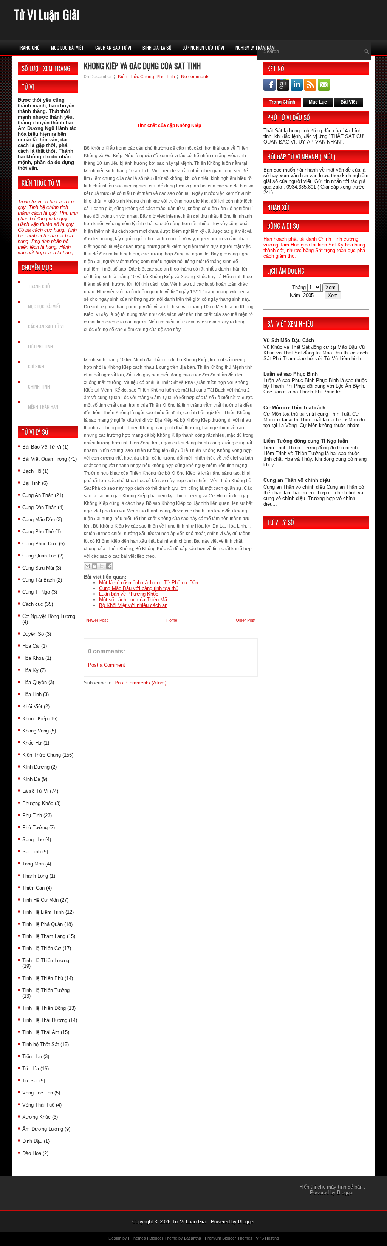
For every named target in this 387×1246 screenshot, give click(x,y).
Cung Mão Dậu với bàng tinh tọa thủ (138, 588)
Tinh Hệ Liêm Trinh (43, 912)
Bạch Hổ (31, 471)
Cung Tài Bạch (38, 580)
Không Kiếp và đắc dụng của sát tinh (142, 66)
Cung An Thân (37, 495)
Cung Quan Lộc (39, 556)
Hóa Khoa (33, 658)
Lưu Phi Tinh (40, 346)
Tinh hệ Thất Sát (40, 1044)
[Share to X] (101, 566)
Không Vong (35, 731)
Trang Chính (282, 102)
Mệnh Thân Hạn (43, 406)
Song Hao (33, 839)
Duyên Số (33, 634)
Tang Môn (33, 864)
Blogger (345, 1192)
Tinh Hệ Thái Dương (44, 1020)
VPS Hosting (267, 1238)
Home (171, 620)
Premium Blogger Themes (228, 1238)
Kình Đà (31, 779)
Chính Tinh (39, 386)
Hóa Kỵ (30, 670)
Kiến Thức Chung (41, 755)
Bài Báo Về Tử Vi (41, 447)
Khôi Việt (32, 706)
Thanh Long (35, 876)
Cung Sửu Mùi (38, 568)
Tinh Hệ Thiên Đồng (44, 1008)
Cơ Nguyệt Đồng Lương (48, 616)
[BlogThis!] (94, 566)
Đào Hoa (31, 1153)
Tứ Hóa (30, 1068)
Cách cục (32, 604)
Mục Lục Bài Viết (67, 47)
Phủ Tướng (35, 827)
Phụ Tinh (32, 815)
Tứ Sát (30, 1080)
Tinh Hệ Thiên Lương (45, 960)
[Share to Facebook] (109, 566)
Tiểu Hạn (32, 1056)
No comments (195, 76)
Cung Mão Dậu (38, 519)
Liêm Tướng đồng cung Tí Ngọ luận (305, 441)
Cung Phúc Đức (39, 543)
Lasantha (192, 1238)
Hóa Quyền (34, 682)
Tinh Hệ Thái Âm (40, 1032)
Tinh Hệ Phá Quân (42, 924)
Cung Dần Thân (39, 507)
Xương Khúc (36, 1117)
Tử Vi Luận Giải (46, 14)
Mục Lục (318, 102)
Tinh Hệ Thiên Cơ (41, 948)
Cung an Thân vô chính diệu (296, 480)
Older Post (245, 620)
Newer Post (97, 620)
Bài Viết (349, 102)
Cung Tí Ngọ (36, 592)
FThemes (137, 1238)
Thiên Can (33, 888)
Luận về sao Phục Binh (290, 374)
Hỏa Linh (32, 694)
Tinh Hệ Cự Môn (40, 900)
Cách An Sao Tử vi (113, 47)
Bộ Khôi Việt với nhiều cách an (133, 605)
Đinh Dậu (32, 1141)
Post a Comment (106, 665)
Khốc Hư (32, 743)
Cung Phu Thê (38, 531)
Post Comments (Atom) (140, 683)
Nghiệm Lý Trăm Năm (255, 47)
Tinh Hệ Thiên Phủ (42, 978)
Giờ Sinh (36, 366)
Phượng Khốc (37, 803)
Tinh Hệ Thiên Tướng (46, 990)
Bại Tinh (31, 483)
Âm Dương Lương (42, 1129)
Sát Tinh (31, 851)
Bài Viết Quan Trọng (44, 459)
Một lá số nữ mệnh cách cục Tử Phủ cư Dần (148, 582)
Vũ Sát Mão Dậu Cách (288, 340)
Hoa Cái (31, 646)
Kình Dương (36, 767)
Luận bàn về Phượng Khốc (128, 594)
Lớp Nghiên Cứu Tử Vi (203, 47)
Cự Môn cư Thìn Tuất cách (294, 407)
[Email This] (87, 566)
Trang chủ (29, 47)
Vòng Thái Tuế (38, 1105)
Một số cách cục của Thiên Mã (133, 599)
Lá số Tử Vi (35, 791)
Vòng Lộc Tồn (37, 1093)
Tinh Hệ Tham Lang (43, 936)
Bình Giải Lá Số (156, 47)
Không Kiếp (35, 718)
